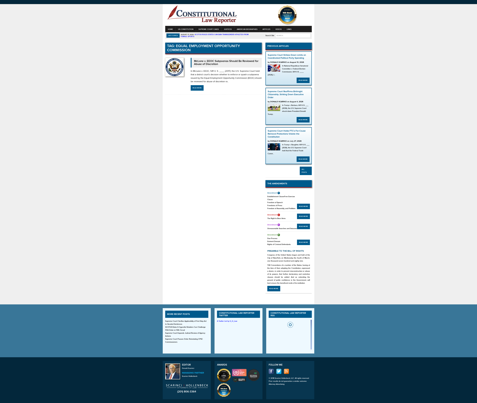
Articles (266, 29)
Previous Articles (278, 46)
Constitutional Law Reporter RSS (288, 314)
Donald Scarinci (188, 368)
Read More (197, 88)
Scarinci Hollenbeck (189, 376)
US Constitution (185, 29)
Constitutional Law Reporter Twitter (236, 314)
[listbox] (290, 336)
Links (289, 29)
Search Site (269, 35)
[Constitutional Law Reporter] (201, 15)
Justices (228, 29)
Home (170, 29)
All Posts (304, 170)
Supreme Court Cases (209, 29)
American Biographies (247, 29)
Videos (278, 29)
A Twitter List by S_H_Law (227, 321)
